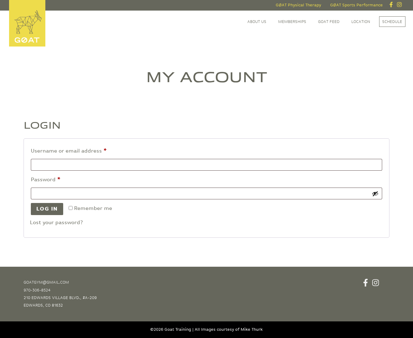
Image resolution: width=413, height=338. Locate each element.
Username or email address (80, 151)
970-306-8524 (37, 290)
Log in (47, 209)
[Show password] (375, 193)
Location (360, 22)
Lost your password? (56, 222)
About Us (256, 22)
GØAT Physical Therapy (298, 5)
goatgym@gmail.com (46, 282)
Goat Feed (329, 22)
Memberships (292, 22)
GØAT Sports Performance (356, 5)
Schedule (392, 22)
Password (57, 179)
